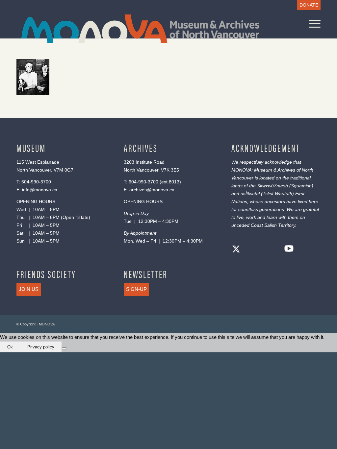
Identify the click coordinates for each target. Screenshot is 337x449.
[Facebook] (249, 250)
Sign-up (136, 289)
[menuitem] (307, 5)
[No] (64, 348)
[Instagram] (263, 250)
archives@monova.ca (151, 189)
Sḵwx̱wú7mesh (272, 185)
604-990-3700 (36, 181)
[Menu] (313, 24)
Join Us (29, 289)
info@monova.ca (39, 189)
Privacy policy (40, 346)
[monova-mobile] (140, 28)
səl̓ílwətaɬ (250, 193)
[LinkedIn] (276, 250)
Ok (10, 346)
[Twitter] (236, 250)
